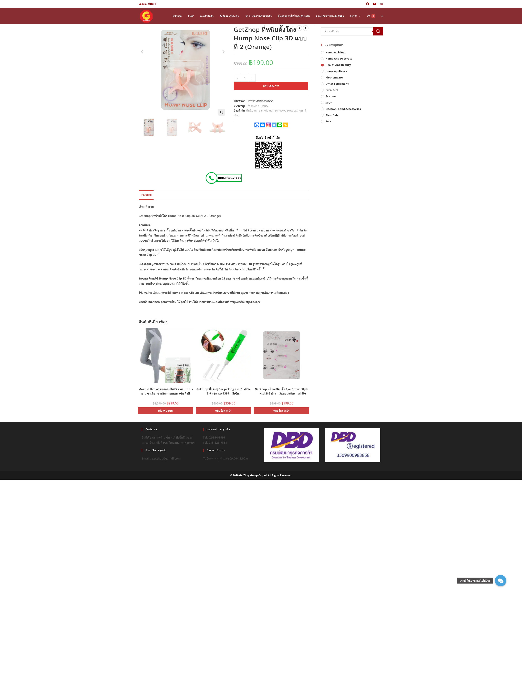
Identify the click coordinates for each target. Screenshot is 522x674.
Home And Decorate (338, 58)
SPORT (329, 102)
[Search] (378, 31)
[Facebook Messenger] (262, 125)
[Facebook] (256, 125)
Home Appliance (336, 71)
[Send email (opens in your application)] (380, 4)
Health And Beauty (257, 106)
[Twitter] (274, 125)
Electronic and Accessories (343, 109)
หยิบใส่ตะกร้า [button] (223, 410)
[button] (221, 112)
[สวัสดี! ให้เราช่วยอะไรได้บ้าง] (500, 580)
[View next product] (306, 28)
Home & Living (334, 52)
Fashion (330, 96)
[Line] (279, 125)
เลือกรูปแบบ (165, 410)
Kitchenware (334, 77)
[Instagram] (268, 125)
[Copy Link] (285, 125)
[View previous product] (299, 28)
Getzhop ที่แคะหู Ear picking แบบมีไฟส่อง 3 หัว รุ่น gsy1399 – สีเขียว (223, 391)
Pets (328, 121)
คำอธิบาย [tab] (146, 195)
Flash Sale (331, 115)
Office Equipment (337, 84)
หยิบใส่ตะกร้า (271, 86)
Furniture (331, 90)
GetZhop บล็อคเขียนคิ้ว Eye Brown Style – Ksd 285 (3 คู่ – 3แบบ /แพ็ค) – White (281, 391)
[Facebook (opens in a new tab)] (367, 4)
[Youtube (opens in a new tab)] (374, 4)
